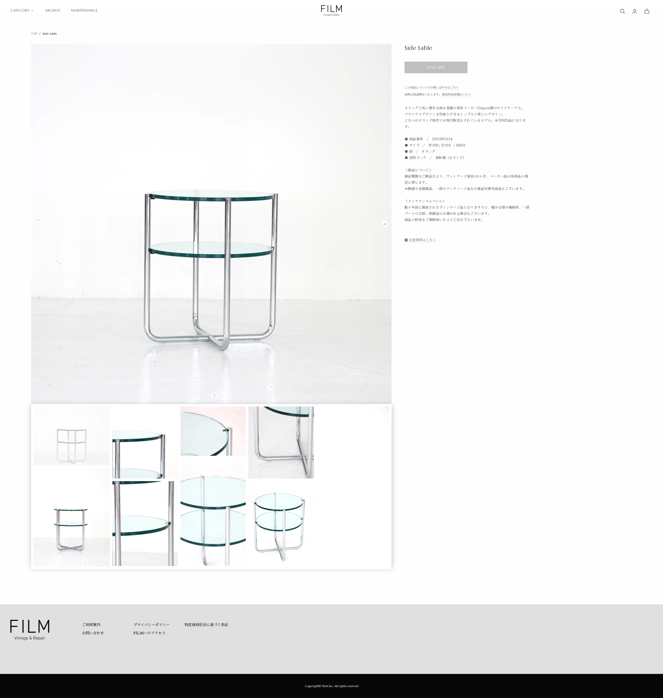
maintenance (84, 10)
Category (20, 10)
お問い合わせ (93, 633)
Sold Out (436, 67)
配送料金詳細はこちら (456, 94)
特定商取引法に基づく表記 (206, 625)
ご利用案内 (91, 625)
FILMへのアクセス (149, 633)
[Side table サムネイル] (72, 436)
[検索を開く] (622, 11)
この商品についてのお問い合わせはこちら (432, 87)
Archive (52, 10)
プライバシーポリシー (151, 625)
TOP (34, 33)
